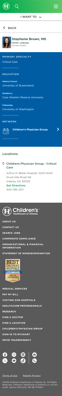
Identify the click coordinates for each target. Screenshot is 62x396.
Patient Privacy (32, 375)
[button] (56, 5)
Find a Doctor (12, 317)
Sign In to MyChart (16, 334)
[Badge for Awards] (12, 270)
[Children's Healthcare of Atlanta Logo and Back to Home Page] (6, 4)
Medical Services (14, 288)
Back (11, 28)
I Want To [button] (29, 17)
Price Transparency (16, 340)
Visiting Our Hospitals (18, 300)
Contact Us (10, 227)
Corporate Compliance (19, 238)
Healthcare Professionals (22, 305)
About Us (9, 221)
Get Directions (15, 185)
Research (9, 311)
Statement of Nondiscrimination (26, 253)
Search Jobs (11, 233)
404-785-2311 (15, 189)
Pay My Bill (10, 294)
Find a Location (13, 323)
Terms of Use (9, 375)
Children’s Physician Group (22, 328)
